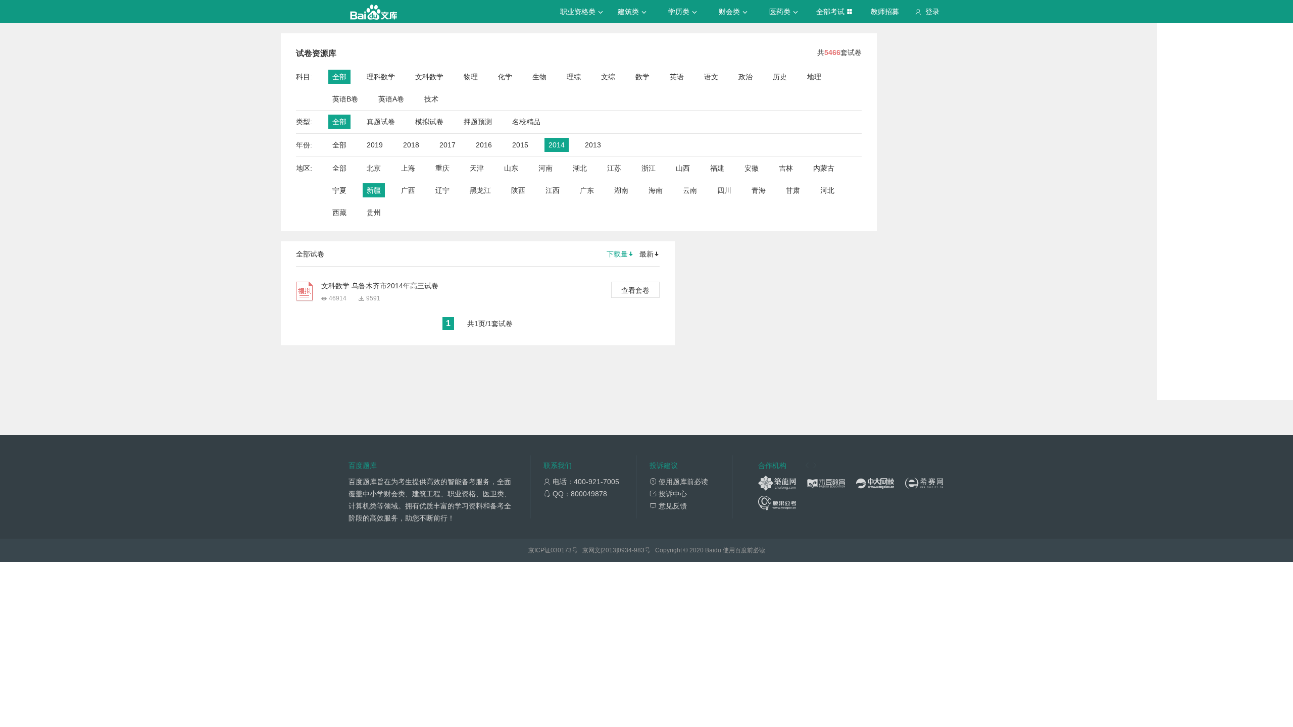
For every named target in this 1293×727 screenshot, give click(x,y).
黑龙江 (480, 190)
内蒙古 (823, 168)
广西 (408, 190)
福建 (717, 168)
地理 (814, 77)
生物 (539, 77)
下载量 (617, 254)
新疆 (374, 190)
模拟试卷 (429, 122)
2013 (593, 145)
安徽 (751, 168)
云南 (690, 190)
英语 (677, 77)
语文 (711, 77)
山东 (511, 168)
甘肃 (793, 190)
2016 (484, 145)
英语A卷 (391, 99)
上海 (408, 168)
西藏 (339, 213)
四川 (724, 190)
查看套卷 (635, 290)
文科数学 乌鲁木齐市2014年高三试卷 (379, 286)
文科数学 (429, 77)
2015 (520, 145)
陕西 (518, 190)
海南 (656, 190)
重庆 (442, 168)
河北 (827, 190)
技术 (431, 99)
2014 (557, 145)
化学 (505, 77)
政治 (745, 77)
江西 (552, 190)
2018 (411, 145)
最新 (646, 254)
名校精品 (526, 122)
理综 (574, 77)
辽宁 (442, 190)
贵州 (374, 213)
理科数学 (381, 77)
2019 (375, 145)
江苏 (614, 168)
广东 (587, 190)
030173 (561, 550)
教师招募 (885, 12)
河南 (545, 168)
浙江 (648, 168)
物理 (471, 77)
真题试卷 (381, 122)
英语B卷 (345, 99)
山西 (683, 168)
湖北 (580, 168)
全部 (339, 77)
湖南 (621, 190)
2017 (447, 145)
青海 (759, 190)
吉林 (786, 168)
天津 (477, 168)
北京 (374, 168)
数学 (642, 77)
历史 (780, 77)
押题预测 (478, 122)
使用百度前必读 (744, 550)
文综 (608, 77)
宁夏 (339, 190)
